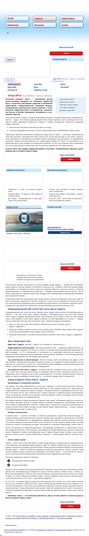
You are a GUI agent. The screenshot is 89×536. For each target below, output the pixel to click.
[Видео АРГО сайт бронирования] (24, 220)
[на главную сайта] (44, 11)
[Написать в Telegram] (65, 41)
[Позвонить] (25, 41)
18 (12, 90)
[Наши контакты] (13, 33)
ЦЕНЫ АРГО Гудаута (75, 516)
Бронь (66, 53)
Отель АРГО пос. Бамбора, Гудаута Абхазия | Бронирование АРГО (41, 516)
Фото (36, 87)
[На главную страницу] (8, 33)
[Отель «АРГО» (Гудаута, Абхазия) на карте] (68, 69)
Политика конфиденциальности (14, 530)
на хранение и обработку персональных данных (53, 530)
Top (1, 535)
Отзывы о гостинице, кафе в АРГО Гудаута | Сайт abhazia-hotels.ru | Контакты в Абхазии (38, 518)
